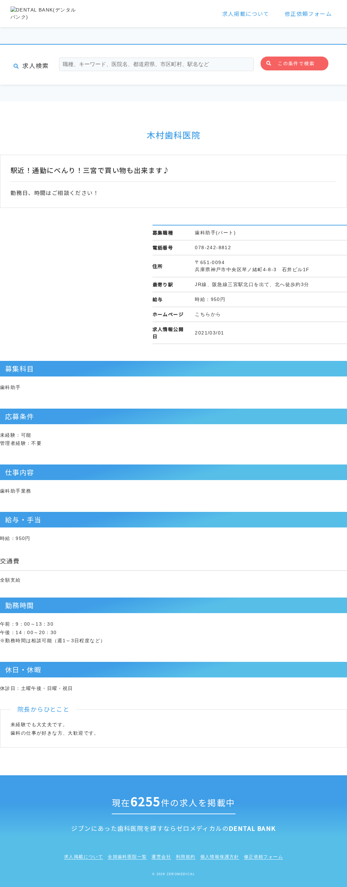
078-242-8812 (213, 247)
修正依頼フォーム (308, 13)
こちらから (208, 314)
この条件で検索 (296, 63)
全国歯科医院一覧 (127, 856)
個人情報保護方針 (219, 856)
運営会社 (161, 856)
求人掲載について (245, 13)
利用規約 (186, 856)
